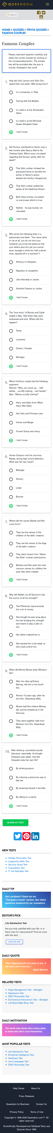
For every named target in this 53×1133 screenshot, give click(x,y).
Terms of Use (36, 1111)
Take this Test (14, 942)
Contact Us (41, 1104)
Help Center (18, 1088)
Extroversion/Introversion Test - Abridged (28, 999)
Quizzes (18, 29)
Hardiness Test (15, 1058)
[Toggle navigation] (47, 4)
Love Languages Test (18, 1061)
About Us (35, 1088)
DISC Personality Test (18, 996)
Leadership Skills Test (18, 861)
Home (6, 29)
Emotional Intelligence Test (21, 1054)
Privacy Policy (17, 1111)
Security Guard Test (17, 864)
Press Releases (26, 1096)
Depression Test (16, 993)
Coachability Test (16, 867)
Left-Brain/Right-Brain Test (21, 1002)
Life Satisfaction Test (18, 1051)
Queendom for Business (17, 1104)
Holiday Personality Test (19, 857)
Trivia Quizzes (37, 29)
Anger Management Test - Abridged (25, 989)
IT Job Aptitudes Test (18, 871)
